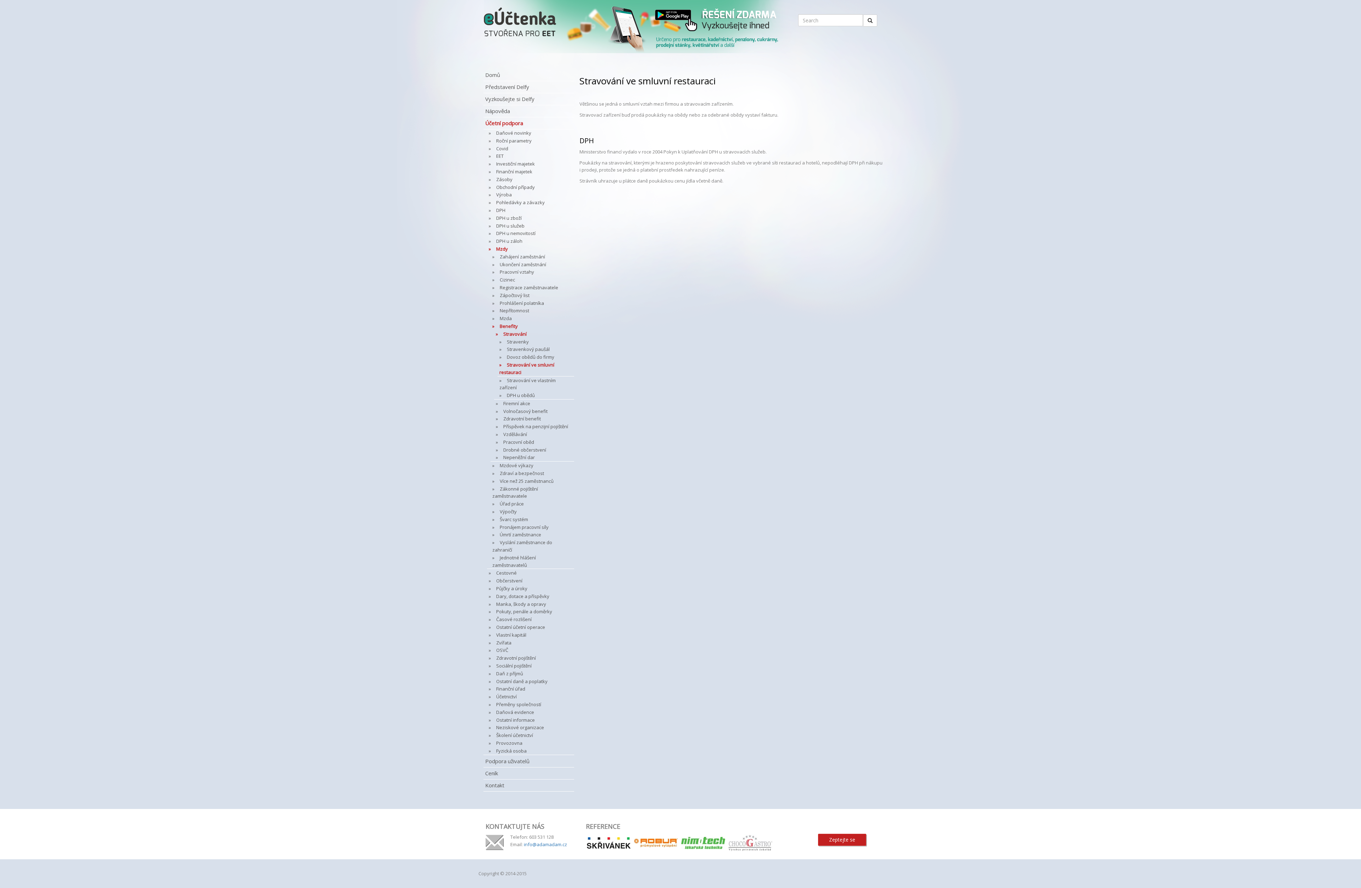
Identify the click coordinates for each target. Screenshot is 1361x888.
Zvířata (503, 643)
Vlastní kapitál (511, 635)
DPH (500, 210)
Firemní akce (516, 403)
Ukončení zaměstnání (523, 264)
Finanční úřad (510, 689)
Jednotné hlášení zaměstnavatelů (514, 561)
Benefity (509, 326)
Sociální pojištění (514, 666)
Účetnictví (506, 696)
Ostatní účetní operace (520, 627)
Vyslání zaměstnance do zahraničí (522, 546)
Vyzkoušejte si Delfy (509, 98)
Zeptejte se (842, 839)
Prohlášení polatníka (522, 303)
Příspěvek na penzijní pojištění (535, 426)
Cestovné (506, 573)
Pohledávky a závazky (520, 202)
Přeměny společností (518, 704)
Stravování (515, 334)
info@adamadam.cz (545, 844)
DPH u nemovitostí (516, 233)
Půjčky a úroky (511, 588)
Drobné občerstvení (524, 450)
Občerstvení (509, 580)
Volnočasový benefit (525, 411)
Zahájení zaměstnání (522, 256)
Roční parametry (514, 141)
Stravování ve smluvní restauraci (526, 368)
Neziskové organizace (520, 727)
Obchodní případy (515, 187)
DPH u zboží (509, 218)
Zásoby (504, 179)
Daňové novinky (513, 133)
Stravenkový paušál (528, 349)
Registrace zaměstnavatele (529, 287)
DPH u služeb (510, 226)
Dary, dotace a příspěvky (522, 596)
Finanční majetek (514, 171)
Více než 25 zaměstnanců (527, 481)
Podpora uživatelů (507, 761)
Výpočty (508, 511)
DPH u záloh (509, 241)
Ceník (491, 773)
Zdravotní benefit (522, 418)
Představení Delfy (507, 86)
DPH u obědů (521, 395)
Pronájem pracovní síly (524, 527)
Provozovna (509, 743)
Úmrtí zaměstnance (520, 534)
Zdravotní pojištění (516, 658)
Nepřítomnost (514, 310)
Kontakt (494, 785)
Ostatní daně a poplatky (522, 681)
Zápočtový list (515, 295)
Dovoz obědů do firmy (530, 357)
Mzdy (502, 249)
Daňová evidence (515, 712)
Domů (492, 74)
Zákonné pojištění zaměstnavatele (515, 492)
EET (500, 156)
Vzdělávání (515, 434)
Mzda (506, 318)
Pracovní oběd (518, 442)
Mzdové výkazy (516, 465)
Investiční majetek (515, 164)
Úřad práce (512, 504)
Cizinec (507, 280)
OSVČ (502, 650)
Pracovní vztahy (517, 272)
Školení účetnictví (514, 735)
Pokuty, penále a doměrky (524, 611)
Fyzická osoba (511, 751)
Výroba (504, 194)
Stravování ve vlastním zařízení (527, 384)
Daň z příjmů (509, 673)
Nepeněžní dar (519, 457)
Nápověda (497, 111)
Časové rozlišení (514, 619)
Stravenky (518, 342)
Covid (502, 148)
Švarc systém (514, 519)
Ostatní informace (515, 720)
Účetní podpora (504, 123)
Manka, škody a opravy (521, 604)
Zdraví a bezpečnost (522, 473)
